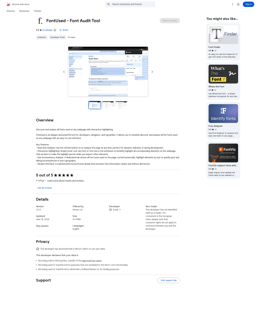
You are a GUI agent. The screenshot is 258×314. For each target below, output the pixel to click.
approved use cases (92, 260)
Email (115, 209)
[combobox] (133, 4)
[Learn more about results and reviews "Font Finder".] (215, 50)
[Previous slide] (64, 71)
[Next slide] (152, 71)
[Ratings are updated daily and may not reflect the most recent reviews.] (55, 30)
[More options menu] (232, 4)
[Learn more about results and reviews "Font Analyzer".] (215, 129)
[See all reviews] (44, 188)
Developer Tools (57, 37)
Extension (42, 37)
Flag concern (42, 225)
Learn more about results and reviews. (65, 180)
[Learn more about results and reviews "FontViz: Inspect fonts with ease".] (215, 169)
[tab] (11, 11)
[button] (238, 4)
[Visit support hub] (168, 280)
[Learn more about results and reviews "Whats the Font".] (215, 90)
